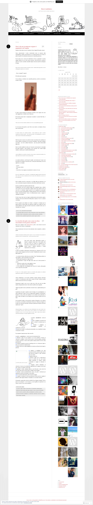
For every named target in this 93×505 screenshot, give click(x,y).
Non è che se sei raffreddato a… (71, 189)
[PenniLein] (72, 340)
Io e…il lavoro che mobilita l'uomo (65, 138)
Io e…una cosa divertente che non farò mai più (67, 164)
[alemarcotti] (72, 330)
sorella (38, 215)
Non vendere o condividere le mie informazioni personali (55, 500)
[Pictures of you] (72, 320)
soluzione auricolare (20, 393)
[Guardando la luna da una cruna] (63, 381)
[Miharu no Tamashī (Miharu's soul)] (63, 271)
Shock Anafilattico (46, 9)
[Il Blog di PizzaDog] (72, 473)
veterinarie (36, 393)
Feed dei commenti (62, 485)
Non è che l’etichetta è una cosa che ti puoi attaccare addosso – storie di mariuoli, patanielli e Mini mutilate (68, 112)
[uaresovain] (63, 401)
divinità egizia (39, 388)
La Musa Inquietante (63, 179)
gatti (26, 390)
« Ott (59, 90)
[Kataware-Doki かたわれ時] (63, 221)
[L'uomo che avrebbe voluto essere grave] (63, 452)
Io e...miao (22, 386)
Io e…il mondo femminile (63, 139)
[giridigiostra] (72, 411)
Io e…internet (61, 142)
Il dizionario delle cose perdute (44, 33)
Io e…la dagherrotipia (63, 144)
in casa (34, 390)
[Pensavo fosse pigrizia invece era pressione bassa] (63, 411)
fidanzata (42, 212)
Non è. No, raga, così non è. (64, 115)
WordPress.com (62, 487)
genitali (31, 390)
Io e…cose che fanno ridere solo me (65, 127)
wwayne (61, 193)
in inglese (18, 214)
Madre (21, 214)
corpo (37, 212)
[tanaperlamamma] (72, 422)
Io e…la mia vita (62, 146)
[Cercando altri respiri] (72, 401)
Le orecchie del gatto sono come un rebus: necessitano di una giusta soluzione (28, 221)
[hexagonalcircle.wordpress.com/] (63, 340)
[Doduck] (63, 302)
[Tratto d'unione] (72, 241)
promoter (36, 214)
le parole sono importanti (63, 167)
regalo (36, 215)
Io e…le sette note (62, 160)
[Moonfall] (72, 221)
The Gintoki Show (57, 33)
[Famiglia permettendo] (72, 302)
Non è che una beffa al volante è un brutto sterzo (68, 119)
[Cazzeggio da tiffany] (72, 432)
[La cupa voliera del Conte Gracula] (63, 251)
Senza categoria (62, 168)
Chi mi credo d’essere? (14, 33)
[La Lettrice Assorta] (63, 291)
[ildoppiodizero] (63, 241)
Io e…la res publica (62, 147)
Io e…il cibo (61, 135)
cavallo (24, 388)
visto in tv (39, 393)
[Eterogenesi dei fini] (63, 462)
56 (42, 46)
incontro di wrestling (39, 390)
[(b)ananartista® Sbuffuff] (63, 210)
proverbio (40, 214)
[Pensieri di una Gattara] (72, 391)
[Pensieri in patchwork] (63, 391)
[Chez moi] (63, 231)
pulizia (33, 215)
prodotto (33, 214)
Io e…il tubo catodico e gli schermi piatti (66, 140)
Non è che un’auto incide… (69, 199)
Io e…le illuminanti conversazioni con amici (67, 150)
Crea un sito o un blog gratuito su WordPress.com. (36, 500)
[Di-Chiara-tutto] (72, 271)
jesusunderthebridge (64, 186)
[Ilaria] (72, 251)
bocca (19, 388)
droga (39, 212)
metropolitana (25, 214)
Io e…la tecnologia (62, 148)
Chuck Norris (28, 388)
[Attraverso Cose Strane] (72, 210)
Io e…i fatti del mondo (63, 130)
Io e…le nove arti (62, 159)
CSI (32, 388)
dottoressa (18, 390)
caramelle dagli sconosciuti (23, 212)
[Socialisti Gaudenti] (72, 312)
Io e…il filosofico (62, 136)
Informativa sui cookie (28, 502)
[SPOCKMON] (63, 422)
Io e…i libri (61, 131)
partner (30, 214)
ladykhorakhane (30, 224)
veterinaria (31, 393)
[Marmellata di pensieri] (72, 350)
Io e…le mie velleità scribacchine (65, 156)
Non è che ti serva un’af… (68, 184)
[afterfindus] (72, 360)
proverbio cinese (19, 215)
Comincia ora (59, 1)
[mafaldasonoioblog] (72, 452)
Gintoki (61, 184)
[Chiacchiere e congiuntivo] (63, 322)
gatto (28, 390)
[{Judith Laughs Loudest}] (63, 311)
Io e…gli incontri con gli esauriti (65, 129)
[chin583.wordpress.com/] (63, 370)
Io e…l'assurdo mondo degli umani (65, 143)
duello (21, 390)
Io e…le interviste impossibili (64, 155)
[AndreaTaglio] (72, 281)
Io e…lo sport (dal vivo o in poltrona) (65, 161)
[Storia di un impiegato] (63, 442)
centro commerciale (32, 212)
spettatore (26, 393)
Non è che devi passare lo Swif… (70, 193)
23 (42, 221)
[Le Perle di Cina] (72, 381)
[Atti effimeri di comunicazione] (72, 261)
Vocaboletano (77, 33)
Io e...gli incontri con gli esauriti (25, 210)
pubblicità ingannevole (27, 215)
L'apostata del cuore (62, 165)
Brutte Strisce (61, 126)
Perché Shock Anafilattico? (28, 33)
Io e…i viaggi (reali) (62, 134)
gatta (24, 390)
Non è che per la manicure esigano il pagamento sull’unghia (26, 47)
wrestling (23, 395)
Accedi (60, 483)
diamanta (61, 189)
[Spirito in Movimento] (63, 350)
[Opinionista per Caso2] (63, 432)
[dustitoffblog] (72, 462)
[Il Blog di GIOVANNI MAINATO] (63, 360)
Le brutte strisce (68, 33)
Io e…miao (61, 163)
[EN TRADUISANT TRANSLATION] (72, 231)
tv (28, 393)
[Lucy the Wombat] (63, 281)
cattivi (21, 388)
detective (34, 388)
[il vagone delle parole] (72, 442)
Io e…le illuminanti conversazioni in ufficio (66, 154)
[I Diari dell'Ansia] (72, 370)
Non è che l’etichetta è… (68, 195)
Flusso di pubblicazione (63, 484)
